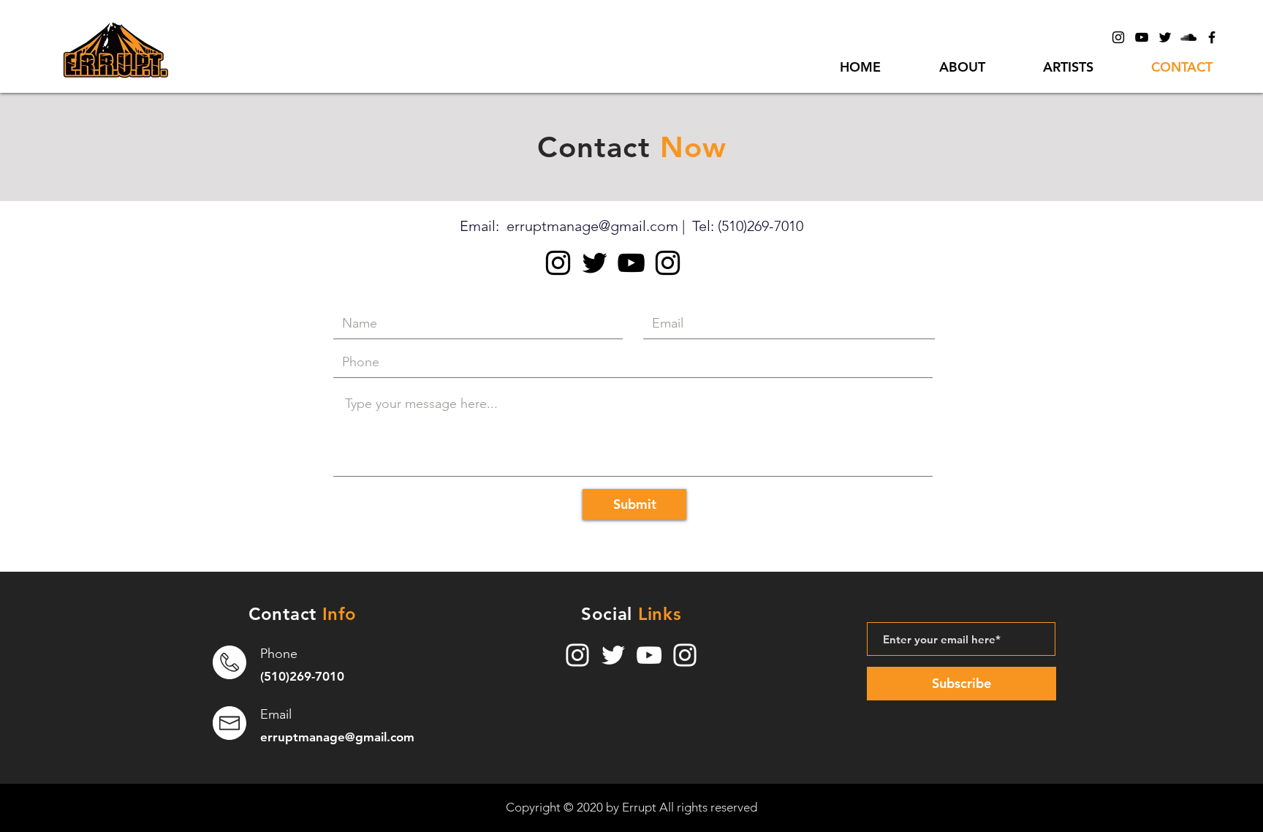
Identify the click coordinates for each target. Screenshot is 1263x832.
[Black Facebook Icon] (1212, 37)
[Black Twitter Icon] (594, 262)
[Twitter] (1165, 37)
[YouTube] (649, 655)
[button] (1068, 67)
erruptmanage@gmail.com (592, 226)
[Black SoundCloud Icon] (1188, 37)
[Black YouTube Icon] (1142, 37)
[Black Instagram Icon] (1118, 37)
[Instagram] (558, 262)
